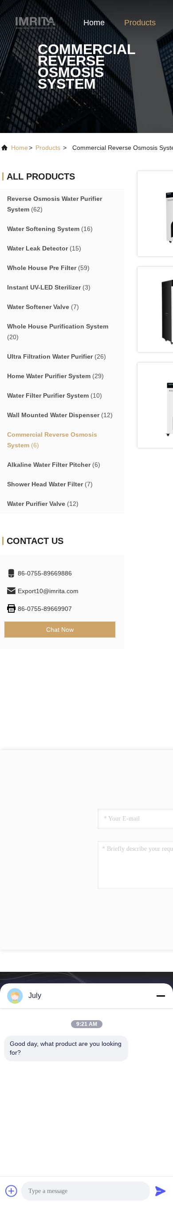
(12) (60, 415)
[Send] (160, 1191)
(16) (50, 228)
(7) (43, 306)
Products (140, 22)
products (47, 147)
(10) (54, 395)
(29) (55, 375)
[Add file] (11, 1191)
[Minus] (160, 995)
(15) (44, 248)
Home (94, 22)
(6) (52, 440)
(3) (48, 287)
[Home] (35, 22)
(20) (57, 331)
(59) (48, 267)
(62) (54, 204)
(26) (56, 356)
